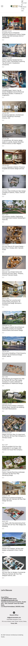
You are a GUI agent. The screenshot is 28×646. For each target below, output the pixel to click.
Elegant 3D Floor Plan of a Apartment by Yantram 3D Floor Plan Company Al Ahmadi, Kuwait (13, 436)
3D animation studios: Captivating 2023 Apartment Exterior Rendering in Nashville (13, 218)
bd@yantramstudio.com (14, 617)
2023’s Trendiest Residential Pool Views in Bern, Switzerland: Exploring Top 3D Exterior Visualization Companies (13, 62)
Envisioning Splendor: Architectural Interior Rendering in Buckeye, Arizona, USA (12, 116)
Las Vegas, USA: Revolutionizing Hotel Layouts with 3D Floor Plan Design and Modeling (14, 524)
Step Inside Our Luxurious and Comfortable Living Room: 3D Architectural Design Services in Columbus (11, 302)
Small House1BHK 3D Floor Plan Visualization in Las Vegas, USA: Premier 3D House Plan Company (12, 448)
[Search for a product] (19, 6)
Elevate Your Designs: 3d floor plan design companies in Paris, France (12, 549)
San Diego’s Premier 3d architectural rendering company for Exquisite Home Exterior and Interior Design (13, 328)
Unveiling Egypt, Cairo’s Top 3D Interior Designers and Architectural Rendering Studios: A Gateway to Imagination (13, 93)
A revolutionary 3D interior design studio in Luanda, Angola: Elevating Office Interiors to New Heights (12, 142)
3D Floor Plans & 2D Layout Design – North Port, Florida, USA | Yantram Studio (13, 248)
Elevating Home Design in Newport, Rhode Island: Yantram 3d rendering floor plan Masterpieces (13, 407)
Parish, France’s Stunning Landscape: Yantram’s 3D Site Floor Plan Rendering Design (13, 473)
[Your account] (20, 6)
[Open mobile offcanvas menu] (2, 6)
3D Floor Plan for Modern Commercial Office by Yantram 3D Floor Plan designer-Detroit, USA (13, 574)
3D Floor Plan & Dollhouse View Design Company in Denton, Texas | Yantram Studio (14, 192)
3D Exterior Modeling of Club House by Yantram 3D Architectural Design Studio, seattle (14, 354)
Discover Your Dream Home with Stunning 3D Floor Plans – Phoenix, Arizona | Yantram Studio (12, 273)
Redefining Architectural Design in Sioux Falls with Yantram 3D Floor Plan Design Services (14, 499)
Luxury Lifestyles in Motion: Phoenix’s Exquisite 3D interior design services (13, 167)
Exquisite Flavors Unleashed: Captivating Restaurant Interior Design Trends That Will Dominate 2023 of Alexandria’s (14, 35)
